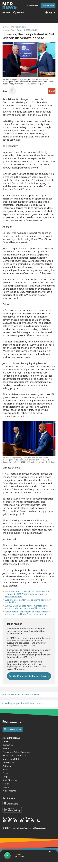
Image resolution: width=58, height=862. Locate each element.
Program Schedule (11, 694)
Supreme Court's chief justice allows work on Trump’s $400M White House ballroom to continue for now (27, 594)
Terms (6, 787)
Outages (7, 766)
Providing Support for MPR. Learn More (22, 703)
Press (5, 769)
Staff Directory (10, 780)
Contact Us (8, 744)
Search (20, 12)
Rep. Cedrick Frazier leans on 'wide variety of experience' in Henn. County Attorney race (28, 612)
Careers (6, 741)
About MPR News (11, 737)
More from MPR (11, 759)
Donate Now (48, 5)
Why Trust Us (9, 790)
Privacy (6, 773)
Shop (5, 776)
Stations (7, 783)
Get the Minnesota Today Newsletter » (29, 676)
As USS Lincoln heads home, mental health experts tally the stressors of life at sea (26, 606)
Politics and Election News (15, 27)
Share (52, 91)
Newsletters (9, 762)
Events (6, 748)
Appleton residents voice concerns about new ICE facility (28, 601)
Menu (8, 12)
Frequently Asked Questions (17, 751)
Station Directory (30, 694)
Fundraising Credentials (14, 755)
